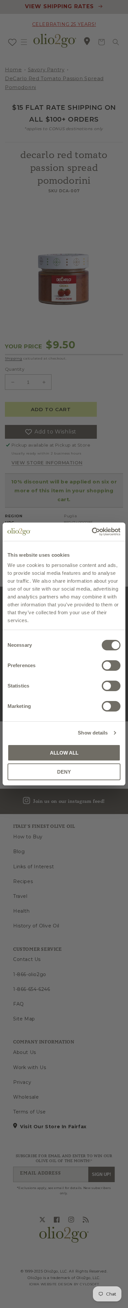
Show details (93, 733)
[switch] (111, 665)
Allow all (64, 753)
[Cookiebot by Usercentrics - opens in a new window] (92, 531)
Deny (64, 772)
